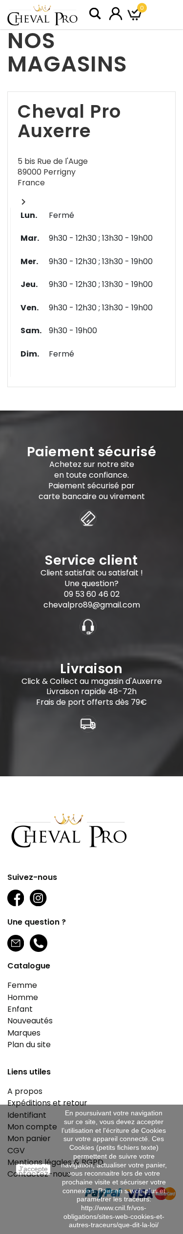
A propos (24, 1091)
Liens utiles (29, 1071)
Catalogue (28, 965)
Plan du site (29, 1044)
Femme (22, 985)
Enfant (20, 1009)
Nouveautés (30, 1020)
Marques (24, 1032)
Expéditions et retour (47, 1103)
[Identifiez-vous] (115, 12)
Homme (22, 997)
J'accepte (33, 1169)
